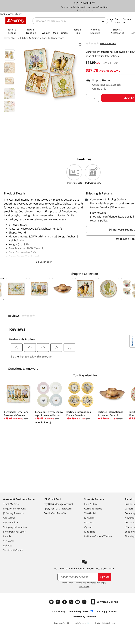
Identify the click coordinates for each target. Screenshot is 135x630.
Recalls (7, 536)
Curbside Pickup (93, 508)
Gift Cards (8, 540)
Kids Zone (89, 531)
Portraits (89, 522)
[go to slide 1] (77, 10)
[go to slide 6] (92, 10)
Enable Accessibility (11, 13)
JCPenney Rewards (13, 513)
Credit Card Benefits (55, 513)
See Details (84, 586)
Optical (88, 527)
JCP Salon (89, 517)
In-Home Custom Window (98, 536)
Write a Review (108, 43)
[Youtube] (78, 602)
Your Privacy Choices (79, 611)
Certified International (107, 55)
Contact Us (9, 517)
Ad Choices (80, 623)
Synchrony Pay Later (14, 531)
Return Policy (10, 522)
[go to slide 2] (80, 10)
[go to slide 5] (89, 10)
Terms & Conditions (63, 623)
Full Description (43, 261)
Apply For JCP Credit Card (58, 508)
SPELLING (115, 70)
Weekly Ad (90, 513)
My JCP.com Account (14, 508)
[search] (104, 21)
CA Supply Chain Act (107, 611)
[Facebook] (65, 602)
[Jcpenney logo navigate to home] (15, 20)
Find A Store (91, 504)
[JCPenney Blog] (84, 602)
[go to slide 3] (83, 10)
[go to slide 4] (86, 10)
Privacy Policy (58, 611)
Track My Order (11, 504)
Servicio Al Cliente (13, 550)
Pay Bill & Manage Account (58, 504)
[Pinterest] (71, 602)
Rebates (7, 545)
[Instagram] (58, 602)
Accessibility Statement (84, 616)
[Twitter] (51, 602)
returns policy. (99, 220)
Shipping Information (15, 527)
